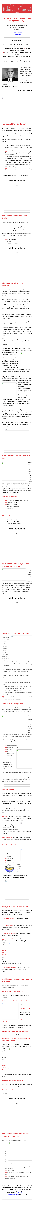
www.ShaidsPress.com (21, 1192)
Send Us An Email (17, 32)
